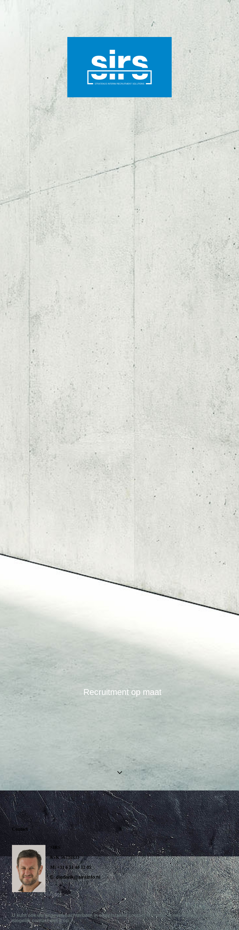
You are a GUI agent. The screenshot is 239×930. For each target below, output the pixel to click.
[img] (119, 395)
